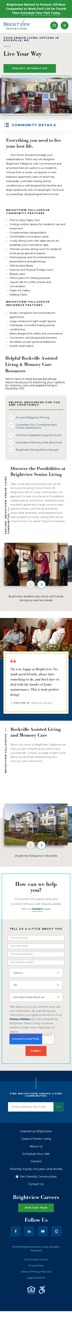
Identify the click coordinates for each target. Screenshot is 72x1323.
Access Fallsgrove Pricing (32, 417)
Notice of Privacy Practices (36, 1271)
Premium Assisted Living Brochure (38, 435)
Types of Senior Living (36, 1138)
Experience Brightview (36, 1131)
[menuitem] (54, 25)
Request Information (29, 68)
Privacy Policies (19, 1019)
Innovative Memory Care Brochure (39, 442)
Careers (36, 1161)
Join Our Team (36, 1207)
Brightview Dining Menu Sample (37, 449)
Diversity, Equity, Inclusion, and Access (36, 1169)
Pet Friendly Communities (37, 1176)
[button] (65, 25)
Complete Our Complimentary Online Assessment (36, 426)
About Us (36, 1146)
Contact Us (36, 1184)
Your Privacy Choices (36, 1259)
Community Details (34, 125)
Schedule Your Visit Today (40, 13)
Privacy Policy (36, 1265)
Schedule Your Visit (36, 1154)
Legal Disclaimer (36, 1277)
